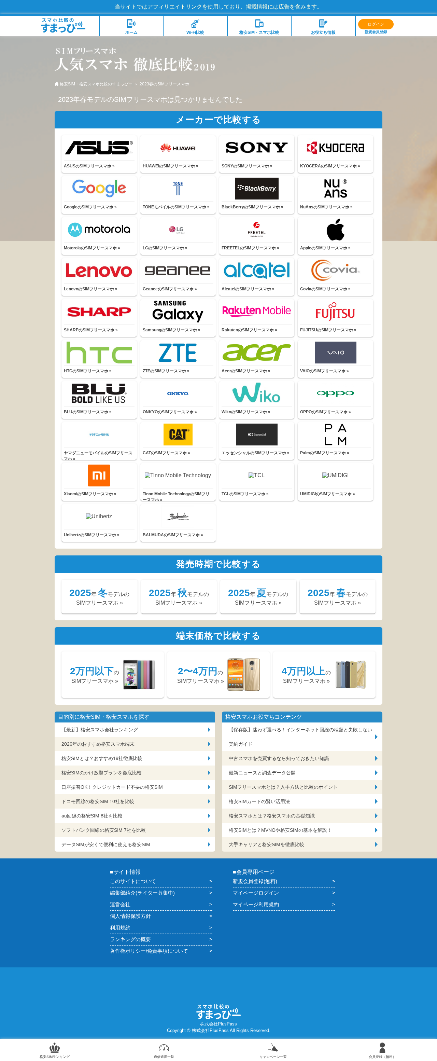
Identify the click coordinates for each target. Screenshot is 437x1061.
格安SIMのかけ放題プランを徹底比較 (101, 772)
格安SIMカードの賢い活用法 (259, 801)
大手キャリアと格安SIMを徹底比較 (266, 844)
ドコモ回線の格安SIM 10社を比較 (97, 801)
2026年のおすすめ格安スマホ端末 (98, 744)
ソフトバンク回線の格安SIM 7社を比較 (103, 830)
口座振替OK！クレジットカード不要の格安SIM (112, 787)
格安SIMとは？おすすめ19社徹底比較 (101, 758)
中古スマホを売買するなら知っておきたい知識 (279, 758)
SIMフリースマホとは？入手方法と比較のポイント (283, 787)
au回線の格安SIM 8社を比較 (92, 815)
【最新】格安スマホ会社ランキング (99, 729)
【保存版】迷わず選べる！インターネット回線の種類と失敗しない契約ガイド (300, 737)
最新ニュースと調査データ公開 (262, 772)
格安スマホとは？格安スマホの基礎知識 (272, 815)
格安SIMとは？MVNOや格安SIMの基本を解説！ (280, 830)
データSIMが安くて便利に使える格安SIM (105, 844)
